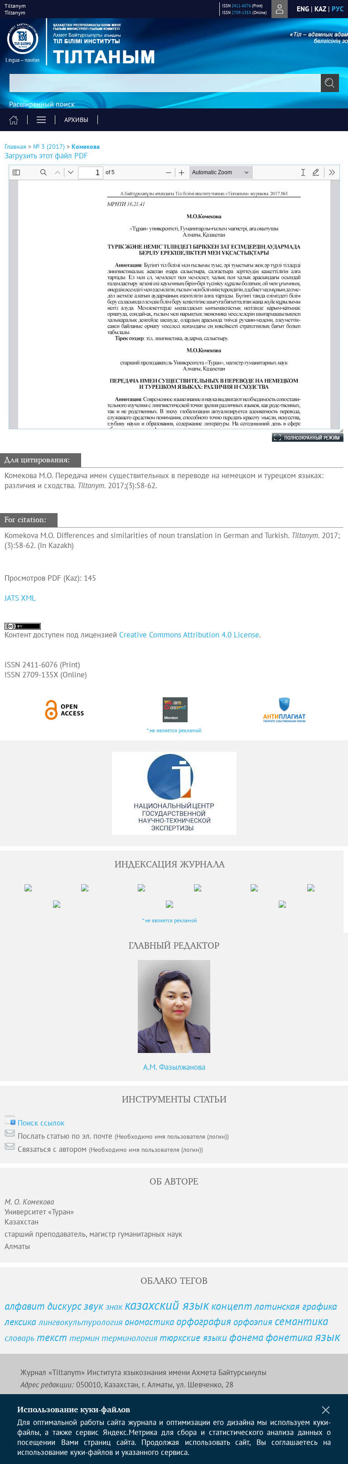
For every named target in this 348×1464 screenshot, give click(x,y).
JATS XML (20, 598)
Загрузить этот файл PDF (46, 156)
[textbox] (174, 83)
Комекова (86, 146)
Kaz (320, 9)
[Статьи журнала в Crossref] (175, 709)
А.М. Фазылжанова (174, 1067)
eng (303, 9)
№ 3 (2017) (49, 146)
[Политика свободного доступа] (65, 709)
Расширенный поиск (42, 103)
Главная (15, 146)
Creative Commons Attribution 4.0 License (189, 635)
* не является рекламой (174, 730)
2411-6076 (241, 5)
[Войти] (279, 9)
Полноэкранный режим (298, 437)
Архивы (76, 120)
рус (337, 9)
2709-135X (241, 12)
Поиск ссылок (41, 1123)
